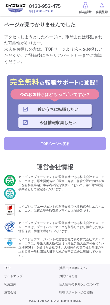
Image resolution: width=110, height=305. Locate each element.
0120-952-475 (45, 6)
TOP (7, 268)
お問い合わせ (68, 276)
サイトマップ (13, 276)
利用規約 (10, 284)
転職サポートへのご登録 (76, 292)
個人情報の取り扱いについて (79, 284)
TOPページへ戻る (55, 143)
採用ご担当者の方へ (73, 268)
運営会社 (10, 292)
